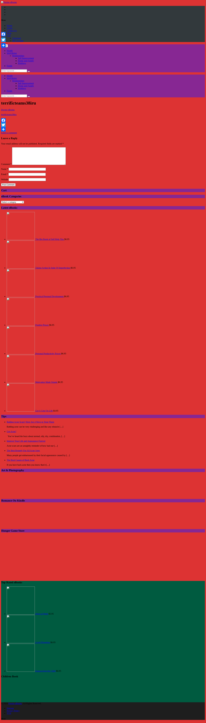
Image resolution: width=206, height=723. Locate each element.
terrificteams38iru (9, 114)
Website (4, 179)
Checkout (16, 38)
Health (10, 50)
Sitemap (10, 708)
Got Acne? (11, 431)
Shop (9, 33)
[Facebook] (103, 120)
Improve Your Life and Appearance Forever (26, 441)
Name (4, 169)
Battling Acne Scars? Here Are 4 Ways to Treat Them (30, 422)
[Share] (103, 129)
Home (9, 25)
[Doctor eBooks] (9, 2)
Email (4, 174)
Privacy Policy (13, 711)
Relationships (18, 56)
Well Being (12, 53)
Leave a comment (9, 133)
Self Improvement (26, 58)
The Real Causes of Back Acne (20, 460)
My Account (17, 41)
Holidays (22, 63)
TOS (9, 713)
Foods (9, 66)
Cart (9, 35)
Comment (6, 164)
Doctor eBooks (8, 110)
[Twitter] (103, 125)
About (9, 28)
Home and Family (26, 61)
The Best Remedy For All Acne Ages (23, 450)
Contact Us (12, 30)
